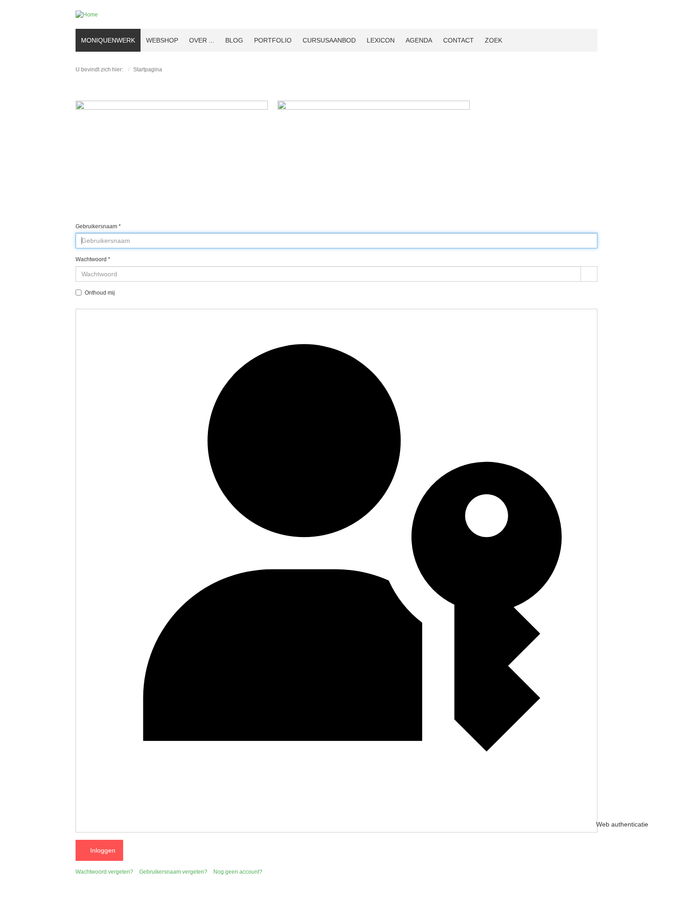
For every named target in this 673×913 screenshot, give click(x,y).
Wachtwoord (93, 259)
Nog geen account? (237, 872)
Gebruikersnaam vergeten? (173, 872)
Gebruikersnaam (98, 226)
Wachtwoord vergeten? (104, 872)
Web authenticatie (595, 824)
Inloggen (101, 850)
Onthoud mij (100, 293)
